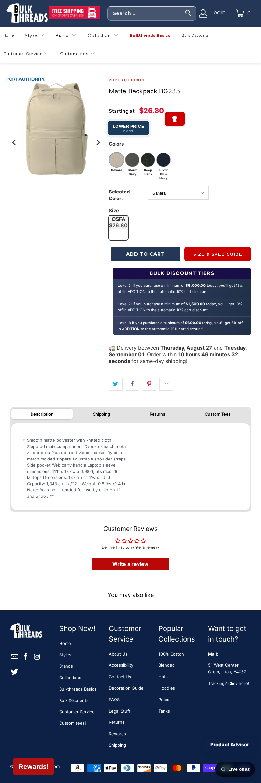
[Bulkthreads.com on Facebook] (26, 657)
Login (218, 12)
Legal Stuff (119, 711)
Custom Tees (218, 414)
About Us (118, 653)
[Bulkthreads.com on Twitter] (14, 672)
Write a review (130, 564)
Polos (164, 699)
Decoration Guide (126, 688)
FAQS (114, 699)
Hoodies (167, 688)
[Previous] (15, 142)
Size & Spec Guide (218, 254)
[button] (34, 36)
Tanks (164, 711)
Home (65, 643)
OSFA (118, 222)
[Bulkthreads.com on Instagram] (37, 657)
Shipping (101, 414)
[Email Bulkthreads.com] (14, 657)
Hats (163, 676)
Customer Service (77, 711)
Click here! (238, 683)
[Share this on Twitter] (116, 384)
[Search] (188, 13)
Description (42, 414)
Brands (66, 666)
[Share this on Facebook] (132, 384)
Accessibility (121, 665)
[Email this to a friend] (166, 384)
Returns (157, 414)
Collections (70, 677)
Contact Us (120, 676)
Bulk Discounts (73, 700)
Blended (167, 665)
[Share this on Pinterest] (149, 384)
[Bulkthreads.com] (27, 13)
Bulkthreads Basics (77, 689)
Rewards (117, 733)
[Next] (98, 142)
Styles (65, 654)
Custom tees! (72, 723)
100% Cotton (171, 653)
